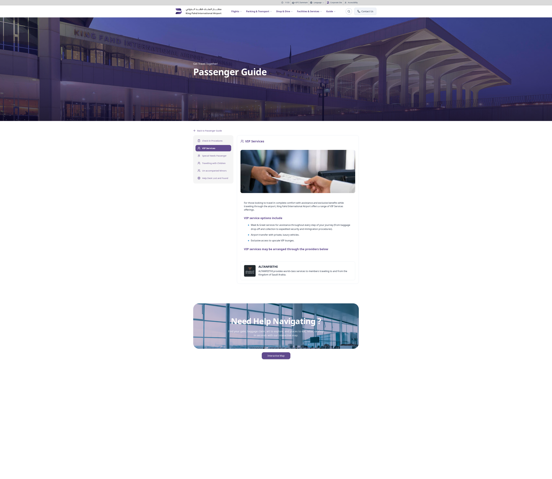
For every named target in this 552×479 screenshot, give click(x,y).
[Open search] (349, 11)
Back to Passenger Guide (209, 130)
